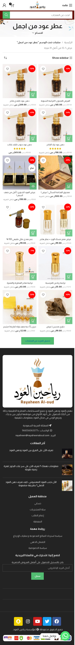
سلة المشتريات (38, 509)
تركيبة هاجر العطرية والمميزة (20, 283)
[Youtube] (37, 621)
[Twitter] (47, 621)
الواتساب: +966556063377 (36, 430)
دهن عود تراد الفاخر (55, 144)
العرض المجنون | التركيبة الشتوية (55, 101)
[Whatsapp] (65, 636)
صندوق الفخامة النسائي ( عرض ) (55, 192)
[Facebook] (56, 621)
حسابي (37, 503)
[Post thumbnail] (67, 454)
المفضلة (37, 521)
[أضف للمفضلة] (43, 69)
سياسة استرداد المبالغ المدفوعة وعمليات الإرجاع (37, 535)
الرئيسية (68, 42)
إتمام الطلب (38, 515)
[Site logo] (37, 5)
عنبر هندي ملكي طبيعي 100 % (19, 239)
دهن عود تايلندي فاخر (19, 101)
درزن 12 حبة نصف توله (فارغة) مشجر (19, 326)
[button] (68, 94)
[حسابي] (4, 5)
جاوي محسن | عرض (55, 326)
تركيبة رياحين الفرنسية (55, 283)
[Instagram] (28, 621)
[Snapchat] (18, 621)
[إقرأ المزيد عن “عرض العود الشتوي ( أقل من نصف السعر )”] (33, 186)
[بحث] (6, 15)
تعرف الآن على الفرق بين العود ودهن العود (31, 450)
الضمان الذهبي (37, 542)
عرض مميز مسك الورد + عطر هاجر (55, 239)
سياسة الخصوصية (37, 548)
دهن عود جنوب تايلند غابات (19, 144)
